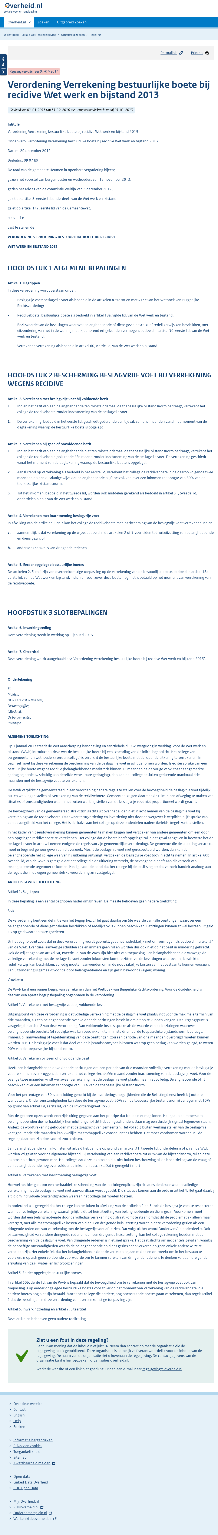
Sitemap (20, 1457)
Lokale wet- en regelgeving (39, 35)
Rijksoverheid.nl (26, 1507)
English (19, 1415)
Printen (197, 52)
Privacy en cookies (27, 1445)
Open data (21, 1476)
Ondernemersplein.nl (30, 1513)
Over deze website (27, 1403)
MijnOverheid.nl (26, 1501)
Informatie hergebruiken (33, 1440)
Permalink (169, 52)
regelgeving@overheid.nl (162, 1369)
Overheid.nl (17, 23)
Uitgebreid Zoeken (72, 22)
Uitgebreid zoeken (73, 35)
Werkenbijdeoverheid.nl (32, 1518)
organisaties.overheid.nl (109, 1360)
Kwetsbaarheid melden (31, 1463)
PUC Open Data (25, 1488)
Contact (19, 1409)
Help (17, 1421)
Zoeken (43, 22)
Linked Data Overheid (30, 1482)
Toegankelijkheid (26, 1451)
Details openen (3, 64)
